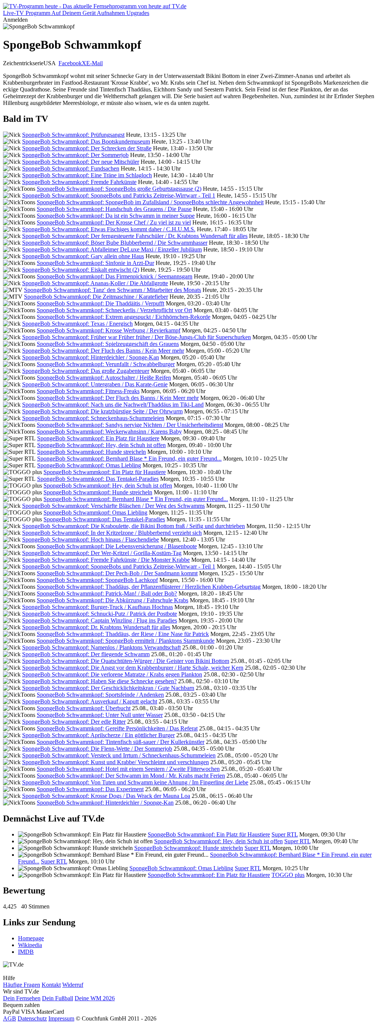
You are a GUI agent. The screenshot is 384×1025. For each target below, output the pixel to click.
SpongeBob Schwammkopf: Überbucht (83, 708)
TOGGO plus (288, 875)
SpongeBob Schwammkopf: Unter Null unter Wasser (100, 715)
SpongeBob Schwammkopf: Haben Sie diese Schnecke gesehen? (99, 681)
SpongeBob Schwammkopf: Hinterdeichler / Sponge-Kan (90, 357)
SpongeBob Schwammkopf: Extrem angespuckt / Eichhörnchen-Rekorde (123, 317)
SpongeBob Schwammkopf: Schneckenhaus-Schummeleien (93, 418)
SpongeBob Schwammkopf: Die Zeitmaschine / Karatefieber (96, 296)
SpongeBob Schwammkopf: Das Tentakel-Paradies (98, 479)
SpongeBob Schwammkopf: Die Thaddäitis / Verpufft (100, 303)
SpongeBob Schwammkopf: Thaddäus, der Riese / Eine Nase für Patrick (123, 634)
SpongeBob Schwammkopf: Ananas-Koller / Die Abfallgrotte (95, 283)
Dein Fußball (57, 998)
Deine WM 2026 (95, 998)
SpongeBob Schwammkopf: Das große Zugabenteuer (85, 371)
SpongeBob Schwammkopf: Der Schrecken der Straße (87, 148)
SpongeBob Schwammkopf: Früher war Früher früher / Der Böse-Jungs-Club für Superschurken (136, 337)
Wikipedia (30, 945)
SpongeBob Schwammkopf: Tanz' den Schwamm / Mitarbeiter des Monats (112, 290)
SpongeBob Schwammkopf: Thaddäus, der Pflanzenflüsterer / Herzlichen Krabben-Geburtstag (149, 587)
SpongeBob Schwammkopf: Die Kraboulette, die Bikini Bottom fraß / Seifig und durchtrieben (133, 526)
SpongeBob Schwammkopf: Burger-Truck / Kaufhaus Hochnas (97, 607)
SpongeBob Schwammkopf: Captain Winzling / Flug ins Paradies (99, 620)
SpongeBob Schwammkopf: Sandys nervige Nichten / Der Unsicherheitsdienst (130, 425)
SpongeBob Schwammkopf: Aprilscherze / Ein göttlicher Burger (98, 735)
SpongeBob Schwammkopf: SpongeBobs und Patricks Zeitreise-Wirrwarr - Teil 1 (118, 195)
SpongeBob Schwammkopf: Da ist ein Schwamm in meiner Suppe (116, 215)
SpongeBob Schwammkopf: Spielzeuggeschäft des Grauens (108, 344)
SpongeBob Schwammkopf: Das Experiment (90, 789)
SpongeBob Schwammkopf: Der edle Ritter (74, 721)
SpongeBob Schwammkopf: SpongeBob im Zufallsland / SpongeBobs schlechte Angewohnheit (150, 202)
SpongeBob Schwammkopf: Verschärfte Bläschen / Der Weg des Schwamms (113, 506)
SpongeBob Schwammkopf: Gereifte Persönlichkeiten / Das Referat (117, 728)
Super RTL (285, 834)
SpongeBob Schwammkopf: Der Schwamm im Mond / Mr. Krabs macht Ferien (131, 775)
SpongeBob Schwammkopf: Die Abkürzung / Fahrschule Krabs (112, 600)
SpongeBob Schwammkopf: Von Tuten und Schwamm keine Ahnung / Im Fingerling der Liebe (135, 782)
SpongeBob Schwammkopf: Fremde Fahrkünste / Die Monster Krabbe (106, 560)
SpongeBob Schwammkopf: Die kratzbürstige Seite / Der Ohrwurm (102, 411)
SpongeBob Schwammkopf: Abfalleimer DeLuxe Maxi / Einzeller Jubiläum (112, 249)
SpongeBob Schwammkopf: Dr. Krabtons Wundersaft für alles (96, 627)
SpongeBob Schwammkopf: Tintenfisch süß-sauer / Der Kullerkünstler (120, 742)
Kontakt (51, 985)
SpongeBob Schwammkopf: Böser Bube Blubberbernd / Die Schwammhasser (114, 242)
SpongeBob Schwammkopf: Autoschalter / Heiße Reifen (104, 377)
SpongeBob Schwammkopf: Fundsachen (70, 168)
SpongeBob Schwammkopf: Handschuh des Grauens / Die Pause (114, 209)
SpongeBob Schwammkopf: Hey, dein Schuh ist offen (101, 445)
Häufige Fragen (21, 985)
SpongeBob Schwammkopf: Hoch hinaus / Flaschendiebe (90, 539)
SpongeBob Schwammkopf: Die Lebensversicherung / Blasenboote (117, 546)
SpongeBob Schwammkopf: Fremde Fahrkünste (79, 182)
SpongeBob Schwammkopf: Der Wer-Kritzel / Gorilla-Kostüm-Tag (102, 553)
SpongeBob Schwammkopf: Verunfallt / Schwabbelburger (106, 364)
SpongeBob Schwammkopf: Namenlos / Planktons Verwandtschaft (101, 647)
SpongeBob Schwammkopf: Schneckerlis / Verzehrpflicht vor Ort (114, 310)
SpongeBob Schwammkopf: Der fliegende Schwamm (86, 654)
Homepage (31, 938)
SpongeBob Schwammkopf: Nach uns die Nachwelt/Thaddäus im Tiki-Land (113, 404)
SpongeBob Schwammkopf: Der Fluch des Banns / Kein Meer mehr (103, 350)
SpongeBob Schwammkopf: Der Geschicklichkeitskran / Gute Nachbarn (108, 688)
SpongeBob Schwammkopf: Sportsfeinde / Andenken (100, 694)
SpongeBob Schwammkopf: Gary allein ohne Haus (83, 256)
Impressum (61, 1018)
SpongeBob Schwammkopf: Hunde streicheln (91, 452)
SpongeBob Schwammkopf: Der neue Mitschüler (80, 162)
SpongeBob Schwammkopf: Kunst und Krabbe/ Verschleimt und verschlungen (115, 762)
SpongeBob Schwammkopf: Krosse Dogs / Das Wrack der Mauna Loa (106, 796)
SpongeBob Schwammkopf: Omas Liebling (89, 465)
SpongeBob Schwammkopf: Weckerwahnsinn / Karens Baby (109, 431)
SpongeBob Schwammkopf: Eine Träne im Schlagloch (87, 175)
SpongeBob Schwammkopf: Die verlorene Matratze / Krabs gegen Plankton (112, 674)
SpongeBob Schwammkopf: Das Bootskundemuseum (86, 141)
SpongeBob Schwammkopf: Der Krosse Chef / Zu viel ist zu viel (114, 222)
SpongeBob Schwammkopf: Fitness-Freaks (88, 391)
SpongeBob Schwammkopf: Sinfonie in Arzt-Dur (95, 263)
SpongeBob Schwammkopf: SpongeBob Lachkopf (97, 580)
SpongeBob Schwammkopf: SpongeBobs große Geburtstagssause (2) (119, 189)
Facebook (70, 63)
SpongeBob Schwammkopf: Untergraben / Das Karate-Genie (95, 384)
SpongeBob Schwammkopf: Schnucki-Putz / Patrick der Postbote (99, 614)
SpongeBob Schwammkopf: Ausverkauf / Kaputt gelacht (89, 701)
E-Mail (94, 63)
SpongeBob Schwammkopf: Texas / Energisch (77, 323)
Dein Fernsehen (21, 998)
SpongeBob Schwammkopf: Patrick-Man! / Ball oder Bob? (107, 593)
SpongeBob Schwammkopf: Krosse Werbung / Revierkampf (108, 330)
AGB (9, 1018)
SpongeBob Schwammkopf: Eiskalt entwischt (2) (80, 269)
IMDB (26, 952)
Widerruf (72, 985)
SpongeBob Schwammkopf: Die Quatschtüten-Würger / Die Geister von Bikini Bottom (125, 661)
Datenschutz (32, 1018)
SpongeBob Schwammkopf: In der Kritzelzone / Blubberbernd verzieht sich (112, 533)
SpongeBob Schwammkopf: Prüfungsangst (73, 135)
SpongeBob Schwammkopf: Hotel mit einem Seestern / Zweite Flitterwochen (128, 769)
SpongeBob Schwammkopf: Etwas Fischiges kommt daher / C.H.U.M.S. (108, 229)
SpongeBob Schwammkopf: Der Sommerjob (75, 155)
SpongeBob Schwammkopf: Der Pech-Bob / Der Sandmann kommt (117, 573)
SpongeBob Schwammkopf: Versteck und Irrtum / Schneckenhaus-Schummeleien (119, 755)
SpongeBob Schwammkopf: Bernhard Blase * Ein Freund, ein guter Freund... (129, 458)
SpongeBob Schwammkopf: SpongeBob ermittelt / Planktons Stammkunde (125, 640)
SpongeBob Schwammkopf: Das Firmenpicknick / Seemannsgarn (114, 276)
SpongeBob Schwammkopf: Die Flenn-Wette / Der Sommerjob (97, 748)
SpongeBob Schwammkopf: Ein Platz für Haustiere (98, 438)
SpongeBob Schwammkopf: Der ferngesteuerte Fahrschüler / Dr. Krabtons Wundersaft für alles (135, 236)
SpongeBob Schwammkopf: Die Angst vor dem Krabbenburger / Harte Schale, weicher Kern (132, 667)
